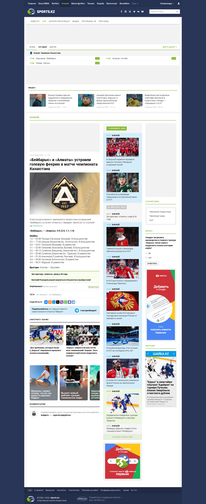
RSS (135, 490)
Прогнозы (104, 21)
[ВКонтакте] (45, 302)
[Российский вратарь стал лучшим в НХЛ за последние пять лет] (123, 336)
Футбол (55, 3)
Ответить (152, 264)
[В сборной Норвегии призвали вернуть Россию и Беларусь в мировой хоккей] (123, 147)
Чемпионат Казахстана (160, 212)
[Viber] (61, 302)
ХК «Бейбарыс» (55, 294)
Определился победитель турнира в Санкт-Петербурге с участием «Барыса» (122, 418)
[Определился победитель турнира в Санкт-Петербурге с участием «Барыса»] (123, 403)
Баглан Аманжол (50, 286)
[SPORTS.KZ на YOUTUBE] (142, 12)
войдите (45, 415)
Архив (126, 490)
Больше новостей (123, 437)
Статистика (74, 490)
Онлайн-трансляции (59, 21)
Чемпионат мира (157, 216)
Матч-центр (169, 47)
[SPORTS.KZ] (160, 305)
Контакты (61, 490)
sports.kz (93, 287)
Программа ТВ (89, 21)
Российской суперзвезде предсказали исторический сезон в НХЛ (122, 197)
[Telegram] (73, 302)
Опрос (149, 231)
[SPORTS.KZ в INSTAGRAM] (126, 12)
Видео (76, 21)
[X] (57, 302)
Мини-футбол (78, 3)
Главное (32, 3)
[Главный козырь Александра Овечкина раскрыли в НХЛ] (123, 236)
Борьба (100, 3)
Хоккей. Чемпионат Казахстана (47, 53)
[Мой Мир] (53, 302)
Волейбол (124, 3)
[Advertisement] (103, 35)
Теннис (90, 3)
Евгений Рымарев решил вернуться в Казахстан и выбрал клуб (61, 280)
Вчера (33, 47)
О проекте (38, 490)
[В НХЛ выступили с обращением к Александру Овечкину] (123, 268)
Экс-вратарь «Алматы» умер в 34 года (50, 274)
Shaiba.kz (37, 225)
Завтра (52, 47)
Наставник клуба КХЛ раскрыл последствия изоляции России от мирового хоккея (122, 315)
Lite (44, 21)
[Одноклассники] (49, 302)
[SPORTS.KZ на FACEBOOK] (121, 12)
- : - (97, 58)
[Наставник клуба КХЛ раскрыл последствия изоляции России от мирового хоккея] (123, 301)
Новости (35, 21)
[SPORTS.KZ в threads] (130, 12)
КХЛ (151, 220)
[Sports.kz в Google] (122, 478)
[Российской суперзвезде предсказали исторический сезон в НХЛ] (123, 182)
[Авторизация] (177, 3)
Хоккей (65, 3)
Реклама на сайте (90, 490)
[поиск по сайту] (177, 12)
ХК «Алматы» (42, 294)
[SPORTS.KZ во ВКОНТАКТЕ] (138, 12)
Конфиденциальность (110, 490)
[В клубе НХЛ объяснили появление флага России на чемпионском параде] (123, 368)
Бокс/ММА (44, 3)
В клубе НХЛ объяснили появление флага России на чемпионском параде (123, 383)
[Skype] (69, 302)
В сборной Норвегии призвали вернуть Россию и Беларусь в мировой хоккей (120, 162)
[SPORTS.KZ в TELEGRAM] (134, 12)
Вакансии (50, 490)
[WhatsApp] (65, 302)
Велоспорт (112, 3)
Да (149, 253)
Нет (150, 258)
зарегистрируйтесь (62, 415)
